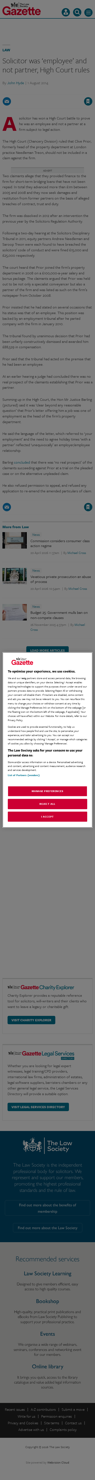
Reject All (47, 804)
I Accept (47, 816)
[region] (47, 740)
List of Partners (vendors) (24, 775)
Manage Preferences (47, 791)
